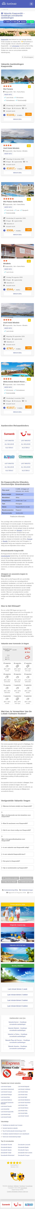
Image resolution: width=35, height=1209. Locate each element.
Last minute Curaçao (6, 1092)
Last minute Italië (22, 1097)
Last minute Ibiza (5, 1097)
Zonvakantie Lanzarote (24, 1144)
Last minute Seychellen (24, 1102)
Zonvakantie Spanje (6, 1150)
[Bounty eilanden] (17, 975)
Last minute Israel (22, 1094)
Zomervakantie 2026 (17, 904)
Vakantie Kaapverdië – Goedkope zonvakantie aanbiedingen (12, 15)
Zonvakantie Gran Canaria (25, 1152)
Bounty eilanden (17, 966)
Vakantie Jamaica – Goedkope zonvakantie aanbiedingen (17, 1047)
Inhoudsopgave (28, 57)
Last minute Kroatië (6, 1117)
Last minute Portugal (6, 1094)
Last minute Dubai (23, 1092)
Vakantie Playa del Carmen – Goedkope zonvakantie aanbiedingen (17, 1041)
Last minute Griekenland (7, 1089)
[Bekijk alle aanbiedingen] (6, 1204)
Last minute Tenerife (6, 1106)
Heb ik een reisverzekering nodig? (12, 1136)
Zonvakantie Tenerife (6, 1144)
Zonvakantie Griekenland (7, 1155)
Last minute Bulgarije (23, 1086)
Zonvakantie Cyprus (23, 1150)
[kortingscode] (17, 1068)
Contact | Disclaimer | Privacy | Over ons (17, 1191)
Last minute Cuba (22, 1105)
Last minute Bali (5, 1109)
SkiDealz (16, 1186)
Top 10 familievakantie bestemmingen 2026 (14, 1131)
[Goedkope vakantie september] (17, 934)
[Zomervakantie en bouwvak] (17, 914)
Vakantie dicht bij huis (17, 945)
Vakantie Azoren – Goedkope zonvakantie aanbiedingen (17, 1023)
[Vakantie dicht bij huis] (17, 954)
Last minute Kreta (22, 1110)
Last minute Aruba (5, 1114)
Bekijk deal (17, 119)
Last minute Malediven (24, 1100)
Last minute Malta (22, 1113)
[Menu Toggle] (31, 4)
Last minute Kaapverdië (7, 1111)
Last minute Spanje (6, 1086)
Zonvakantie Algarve (6, 1147)
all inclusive (9, 444)
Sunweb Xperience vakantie (10, 1128)
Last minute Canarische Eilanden (7, 1103)
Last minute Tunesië (23, 1116)
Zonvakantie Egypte (23, 1147)
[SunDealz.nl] (14, 1162)
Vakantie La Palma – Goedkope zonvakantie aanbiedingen (17, 1035)
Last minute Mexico (23, 1108)
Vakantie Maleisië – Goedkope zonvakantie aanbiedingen (17, 1029)
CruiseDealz (29, 1186)
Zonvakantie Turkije (6, 1152)
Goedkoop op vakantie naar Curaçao (12, 1125)
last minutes (9, 440)
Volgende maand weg (17, 925)
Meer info (8, 94)
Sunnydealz (24, 1188)
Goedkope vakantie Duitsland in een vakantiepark (16, 1134)
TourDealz (22, 1186)
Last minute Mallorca (6, 1100)
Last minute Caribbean (24, 1089)
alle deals (9, 447)
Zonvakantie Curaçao (23, 1155)
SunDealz (10, 1186)
